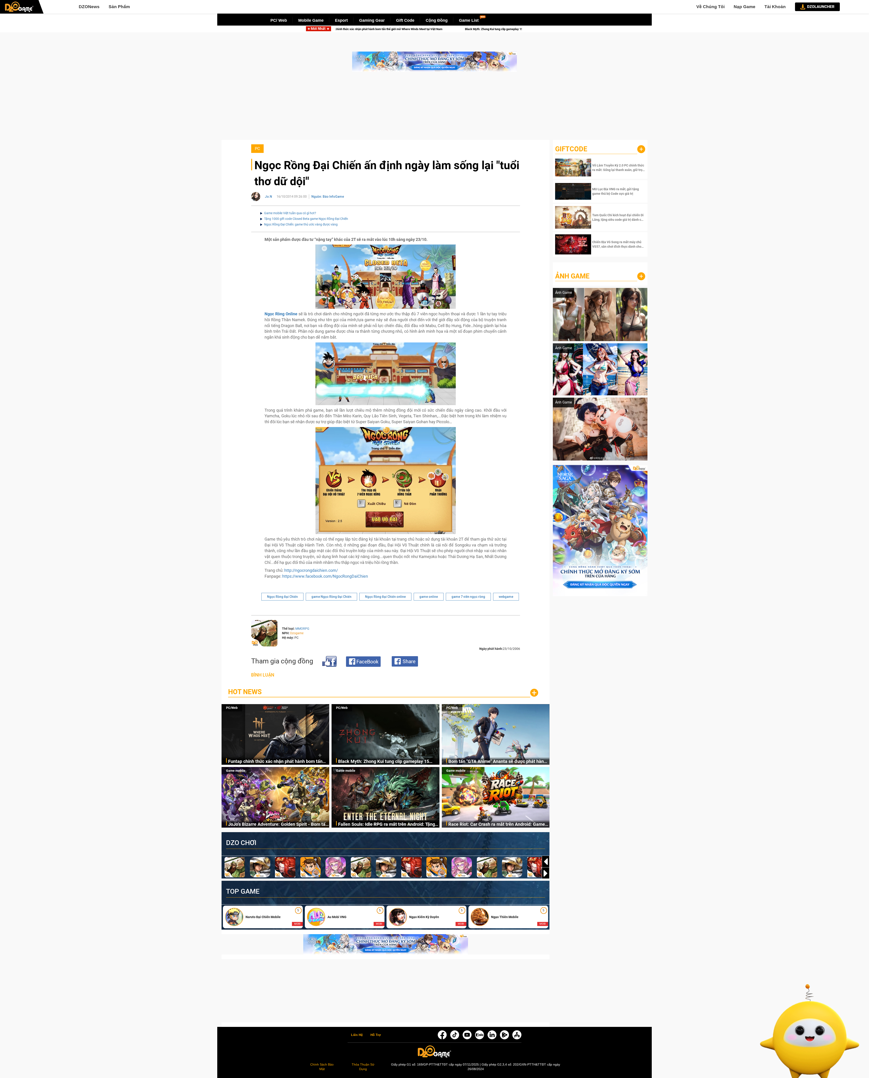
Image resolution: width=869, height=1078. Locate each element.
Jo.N (268, 196)
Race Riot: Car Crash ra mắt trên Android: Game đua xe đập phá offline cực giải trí (496, 825)
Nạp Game (744, 6)
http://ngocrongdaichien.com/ (311, 570)
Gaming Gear (372, 20)
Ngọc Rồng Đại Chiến (282, 596)
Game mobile (235, 770)
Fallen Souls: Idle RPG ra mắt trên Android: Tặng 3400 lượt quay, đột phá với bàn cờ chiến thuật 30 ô (387, 825)
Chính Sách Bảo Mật (322, 1067)
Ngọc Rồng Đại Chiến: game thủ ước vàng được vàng (301, 224)
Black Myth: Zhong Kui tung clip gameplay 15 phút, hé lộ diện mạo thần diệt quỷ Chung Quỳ (383, 762)
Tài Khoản (775, 6)
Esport (341, 20)
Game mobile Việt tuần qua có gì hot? (290, 213)
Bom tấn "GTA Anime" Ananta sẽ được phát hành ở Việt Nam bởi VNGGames (436, 29)
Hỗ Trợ (375, 1035)
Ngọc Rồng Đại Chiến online (385, 596)
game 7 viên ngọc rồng (468, 596)
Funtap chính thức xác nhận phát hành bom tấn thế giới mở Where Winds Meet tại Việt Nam (275, 762)
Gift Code (405, 20)
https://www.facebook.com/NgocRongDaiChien (325, 576)
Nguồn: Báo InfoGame (327, 196)
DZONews (89, 6)
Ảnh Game (572, 276)
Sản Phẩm (119, 6)
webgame (506, 596)
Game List (469, 20)
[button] (545, 873)
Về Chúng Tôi (710, 6)
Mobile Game (311, 20)
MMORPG (302, 628)
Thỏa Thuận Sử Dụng (363, 1067)
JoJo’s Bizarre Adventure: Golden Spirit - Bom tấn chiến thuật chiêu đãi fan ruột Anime (278, 825)
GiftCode (571, 149)
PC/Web (232, 708)
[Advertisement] (434, 108)
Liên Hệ (357, 1035)
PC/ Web (278, 20)
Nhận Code (618, 167)
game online (428, 596)
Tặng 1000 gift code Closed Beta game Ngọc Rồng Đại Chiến (306, 219)
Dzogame (296, 633)
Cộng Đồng (437, 20)
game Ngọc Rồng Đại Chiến (331, 596)
